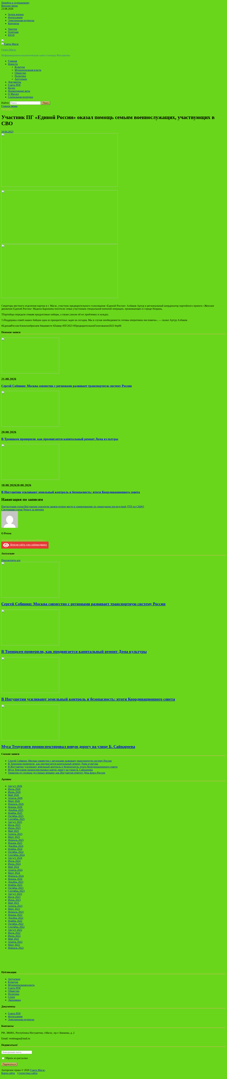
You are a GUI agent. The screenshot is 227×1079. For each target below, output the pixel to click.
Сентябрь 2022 (16, 926)
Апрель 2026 (15, 798)
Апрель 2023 (15, 906)
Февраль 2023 (16, 912)
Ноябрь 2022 (15, 921)
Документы (14, 82)
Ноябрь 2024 (15, 849)
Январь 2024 (15, 879)
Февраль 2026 (16, 804)
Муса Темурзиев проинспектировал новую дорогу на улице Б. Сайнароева (68, 746)
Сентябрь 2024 (16, 855)
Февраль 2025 (16, 840)
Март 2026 (14, 801)
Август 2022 (15, 929)
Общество (20, 73)
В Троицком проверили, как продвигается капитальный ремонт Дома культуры (59, 439)
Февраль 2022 (16, 947)
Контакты (13, 23)
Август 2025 (15, 822)
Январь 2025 (15, 843)
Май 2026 (13, 795)
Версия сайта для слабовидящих (28, 544)
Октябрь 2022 (15, 924)
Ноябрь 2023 (15, 885)
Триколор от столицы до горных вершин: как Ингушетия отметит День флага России (56, 772)
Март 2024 (14, 873)
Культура (20, 67)
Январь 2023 (15, 915)
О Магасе (13, 94)
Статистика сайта (27, 1073)
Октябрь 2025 (15, 816)
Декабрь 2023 (15, 882)
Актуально (21, 79)
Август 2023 (15, 894)
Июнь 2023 (14, 900)
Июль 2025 (14, 825)
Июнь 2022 (14, 935)
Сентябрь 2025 (16, 819)
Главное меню (9, 106)
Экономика (14, 1000)
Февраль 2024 (16, 876)
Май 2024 (13, 867)
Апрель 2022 (15, 941)
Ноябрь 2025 (15, 813)
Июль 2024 (14, 861)
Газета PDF (14, 85)
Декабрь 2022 (15, 918)
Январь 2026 (15, 807)
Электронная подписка (21, 20)
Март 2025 (14, 837)
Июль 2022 (14, 932)
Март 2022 (14, 944)
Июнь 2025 (14, 828)
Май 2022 (13, 938)
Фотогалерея (15, 17)
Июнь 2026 (14, 792)
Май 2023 (13, 903)
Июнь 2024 (14, 864)
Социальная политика (20, 97)
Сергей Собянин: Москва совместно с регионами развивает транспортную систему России (66, 386)
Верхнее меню (9, 5)
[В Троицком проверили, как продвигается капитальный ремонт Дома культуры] (30, 425)
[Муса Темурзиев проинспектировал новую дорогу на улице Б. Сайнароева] (30, 739)
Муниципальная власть (28, 70)
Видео (11, 88)
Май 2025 (13, 831)
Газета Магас (8, 49)
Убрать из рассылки (16, 1058)
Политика (20, 76)
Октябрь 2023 (15, 888)
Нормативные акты (19, 91)
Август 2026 (15, 786)
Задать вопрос (16, 14)
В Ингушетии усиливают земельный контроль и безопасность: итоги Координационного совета (70, 492)
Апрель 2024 (15, 870)
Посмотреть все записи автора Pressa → (23, 540)
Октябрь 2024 (15, 852)
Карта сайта (8, 1073)
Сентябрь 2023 (16, 891)
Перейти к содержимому (15, 2)
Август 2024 (15, 858)
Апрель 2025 (15, 834)
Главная (12, 61)
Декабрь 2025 (15, 810)
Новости (13, 64)
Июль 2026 (14, 789)
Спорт (11, 997)
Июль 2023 (14, 897)
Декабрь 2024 (15, 846)
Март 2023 (14, 909)
